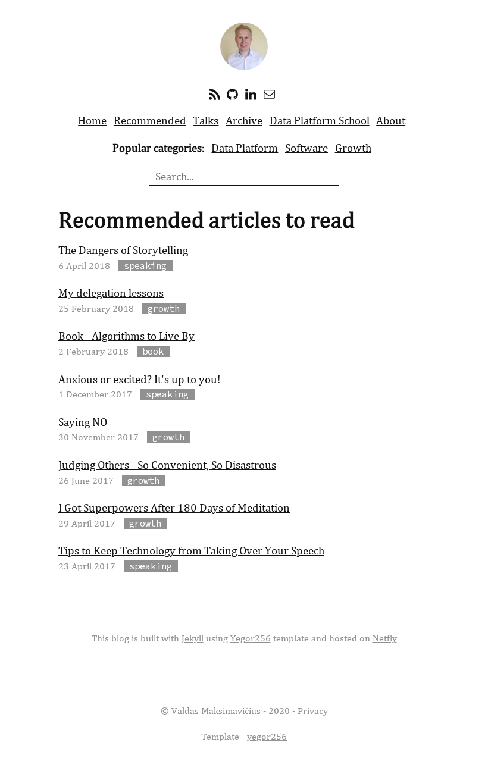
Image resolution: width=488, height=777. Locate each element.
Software (306, 147)
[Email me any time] (269, 93)
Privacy (313, 710)
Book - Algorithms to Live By (126, 335)
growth (164, 308)
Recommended (150, 120)
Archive (244, 120)
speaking (145, 265)
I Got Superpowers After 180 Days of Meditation (174, 507)
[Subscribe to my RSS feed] (214, 93)
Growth (353, 147)
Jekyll (193, 638)
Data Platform (244, 147)
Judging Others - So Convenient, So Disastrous (167, 464)
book (153, 351)
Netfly (385, 638)
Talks (205, 120)
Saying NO (82, 421)
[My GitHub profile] (232, 93)
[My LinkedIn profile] (250, 93)
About (390, 120)
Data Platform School (320, 120)
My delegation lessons (111, 292)
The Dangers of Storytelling (123, 249)
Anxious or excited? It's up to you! (139, 379)
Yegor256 (250, 638)
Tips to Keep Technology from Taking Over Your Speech (191, 550)
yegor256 (267, 736)
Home (92, 120)
